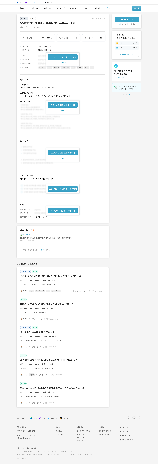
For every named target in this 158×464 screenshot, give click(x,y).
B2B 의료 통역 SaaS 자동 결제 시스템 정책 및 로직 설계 (47, 304)
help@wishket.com (23, 438)
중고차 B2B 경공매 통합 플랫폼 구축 (37, 332)
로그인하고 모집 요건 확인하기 (63, 153)
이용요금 (80, 441)
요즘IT (44, 418)
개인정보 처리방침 (30, 448)
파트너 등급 (81, 438)
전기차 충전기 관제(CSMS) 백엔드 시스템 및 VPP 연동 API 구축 (50, 276)
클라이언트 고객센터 (105, 431)
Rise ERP (66, 418)
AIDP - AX (54, 418)
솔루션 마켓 (124, 436)
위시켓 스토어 (124, 431)
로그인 (43, 250)
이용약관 (19, 448)
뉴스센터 (123, 427)
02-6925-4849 (26, 431)
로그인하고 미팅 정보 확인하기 (63, 211)
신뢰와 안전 (59, 434)
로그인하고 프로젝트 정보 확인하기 (63, 57)
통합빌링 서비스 (125, 440)
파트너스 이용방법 (83, 434)
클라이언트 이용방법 (83, 431)
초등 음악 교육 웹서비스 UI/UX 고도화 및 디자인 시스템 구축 (49, 359)
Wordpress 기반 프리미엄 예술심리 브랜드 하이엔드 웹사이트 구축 (52, 388)
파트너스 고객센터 (104, 434)
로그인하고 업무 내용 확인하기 (63, 105)
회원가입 (62, 62)
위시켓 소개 (59, 431)
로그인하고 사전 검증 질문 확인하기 (63, 189)
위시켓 (35, 418)
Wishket (26, 235)
